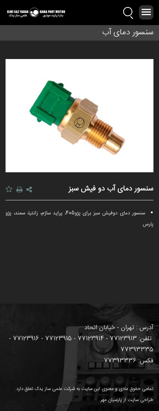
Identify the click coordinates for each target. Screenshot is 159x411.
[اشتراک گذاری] (30, 190)
